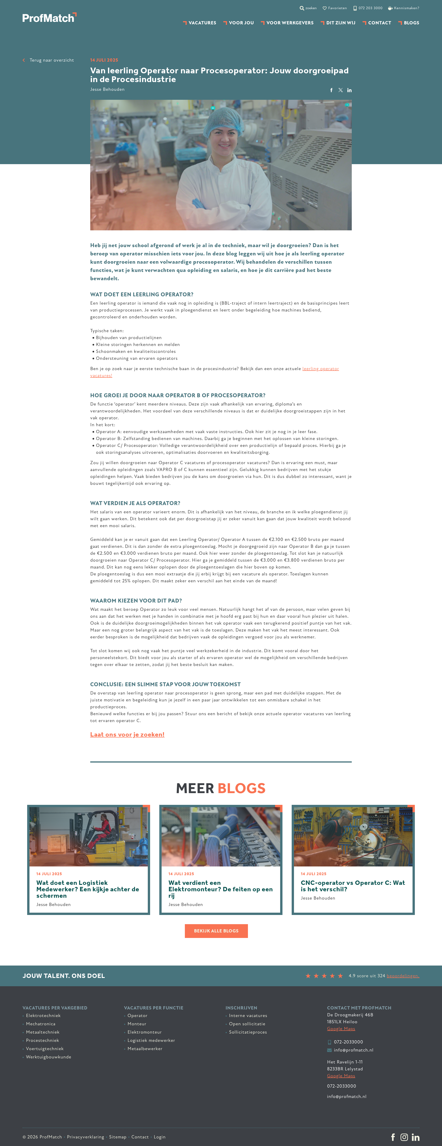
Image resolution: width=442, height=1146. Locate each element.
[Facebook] (393, 1137)
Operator (138, 1015)
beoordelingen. (403, 976)
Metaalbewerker (145, 1049)
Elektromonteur (145, 1032)
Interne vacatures (248, 1015)
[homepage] (50, 17)
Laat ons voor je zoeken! (127, 734)
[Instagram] (404, 1137)
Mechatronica (40, 1024)
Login (160, 1137)
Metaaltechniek (43, 1032)
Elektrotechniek (43, 1015)
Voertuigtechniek (45, 1049)
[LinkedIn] (415, 1137)
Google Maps (341, 1029)
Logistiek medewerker (151, 1040)
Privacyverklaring (85, 1137)
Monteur (137, 1024)
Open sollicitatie (247, 1024)
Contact (140, 1137)
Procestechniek (42, 1040)
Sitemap (118, 1137)
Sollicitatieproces (248, 1032)
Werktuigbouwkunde (48, 1057)
